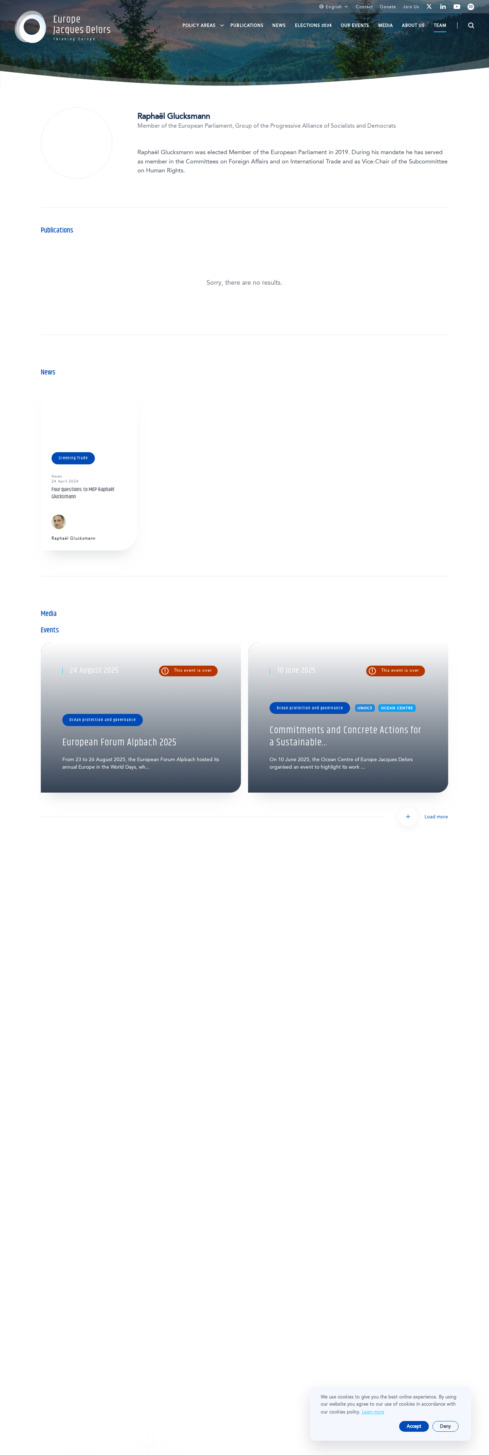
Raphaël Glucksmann (74, 538)
